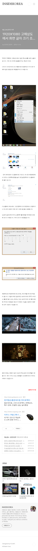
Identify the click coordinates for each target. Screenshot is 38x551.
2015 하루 (13, 437)
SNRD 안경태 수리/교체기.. (13, 451)
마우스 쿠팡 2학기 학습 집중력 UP (12, 415)
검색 (29, 4)
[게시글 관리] (11, 428)
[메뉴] (34, 3)
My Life (6, 437)
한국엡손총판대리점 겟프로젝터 (17, 400)
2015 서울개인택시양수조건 (13, 441)
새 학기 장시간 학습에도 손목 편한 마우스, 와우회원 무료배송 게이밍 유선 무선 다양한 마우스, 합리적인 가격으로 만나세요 (12, 418)
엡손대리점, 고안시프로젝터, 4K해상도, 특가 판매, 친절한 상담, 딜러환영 (18, 404)
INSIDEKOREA (12, 4)
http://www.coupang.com (12, 412)
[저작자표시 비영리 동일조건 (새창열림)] (24, 428)
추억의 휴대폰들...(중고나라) (13, 443)
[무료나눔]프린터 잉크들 (12, 446)
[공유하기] (8, 428)
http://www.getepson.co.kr (13, 397)
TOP (34, 544)
